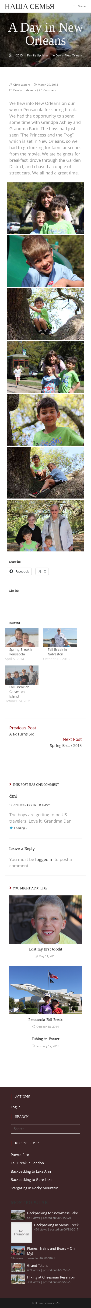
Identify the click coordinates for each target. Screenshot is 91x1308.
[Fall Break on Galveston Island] (21, 675)
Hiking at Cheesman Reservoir (51, 1277)
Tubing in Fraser (46, 1039)
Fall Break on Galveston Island (19, 691)
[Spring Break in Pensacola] (21, 637)
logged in (44, 859)
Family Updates (23, 90)
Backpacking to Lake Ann (31, 1171)
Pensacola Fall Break (45, 1019)
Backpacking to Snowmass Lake (52, 1213)
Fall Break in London (27, 1162)
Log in (16, 1107)
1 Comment (48, 90)
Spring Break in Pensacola (21, 651)
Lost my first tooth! (45, 949)
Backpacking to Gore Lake (31, 1179)
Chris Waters (21, 85)
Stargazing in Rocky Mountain (34, 1188)
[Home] (10, 55)
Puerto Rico (20, 1154)
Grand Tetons (37, 1265)
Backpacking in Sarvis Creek (56, 1225)
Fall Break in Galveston (57, 651)
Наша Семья (29, 6)
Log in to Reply (38, 804)
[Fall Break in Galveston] (60, 637)
